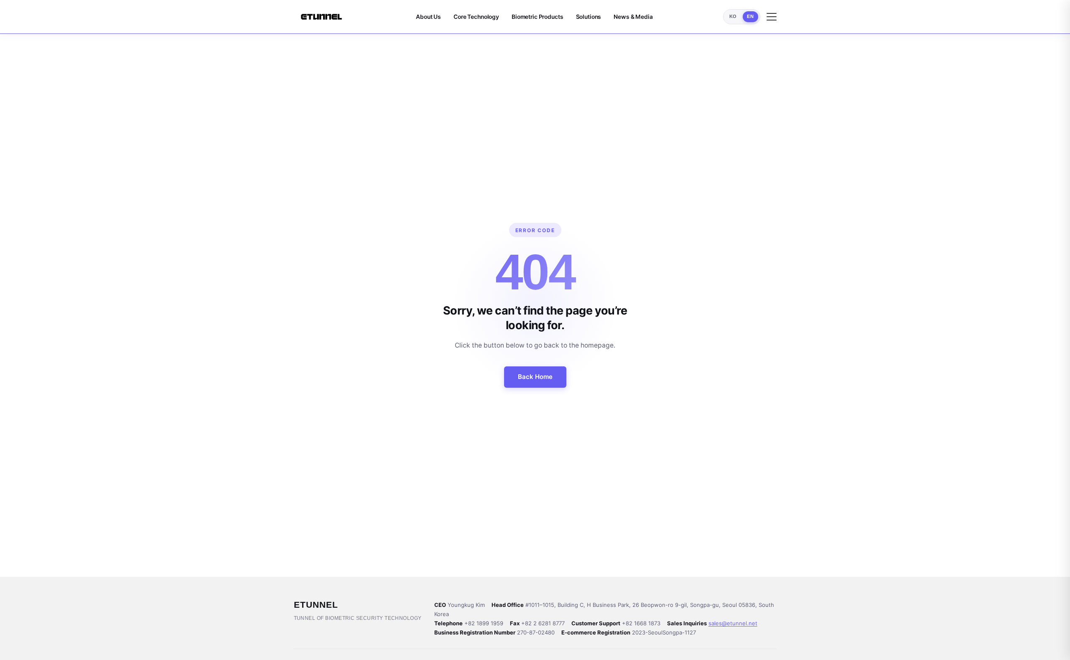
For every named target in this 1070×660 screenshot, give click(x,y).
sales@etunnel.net (732, 623)
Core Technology (476, 16)
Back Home (535, 377)
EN (750, 16)
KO (733, 16)
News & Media (633, 16)
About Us (428, 16)
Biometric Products (537, 16)
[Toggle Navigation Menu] (772, 16)
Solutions (588, 16)
